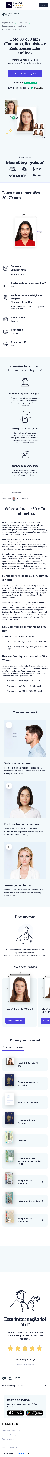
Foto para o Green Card (29, 1201)
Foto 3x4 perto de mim (28, 1102)
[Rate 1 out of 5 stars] (10, 1349)
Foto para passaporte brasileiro (28, 1083)
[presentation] (25, 733)
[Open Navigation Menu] (46, 14)
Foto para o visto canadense (26, 1220)
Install (43, 5)
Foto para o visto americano (26, 1182)
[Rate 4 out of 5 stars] (32, 1349)
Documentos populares (13, 1047)
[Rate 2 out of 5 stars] (17, 1349)
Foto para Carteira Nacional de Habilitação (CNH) (29, 1161)
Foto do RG (23, 1140)
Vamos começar (15, 1020)
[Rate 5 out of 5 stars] (39, 1349)
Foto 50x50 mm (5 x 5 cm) (28, 1064)
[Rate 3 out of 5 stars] (25, 1349)
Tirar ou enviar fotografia (25, 73)
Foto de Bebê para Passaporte (26, 1121)
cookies (21, 1453)
